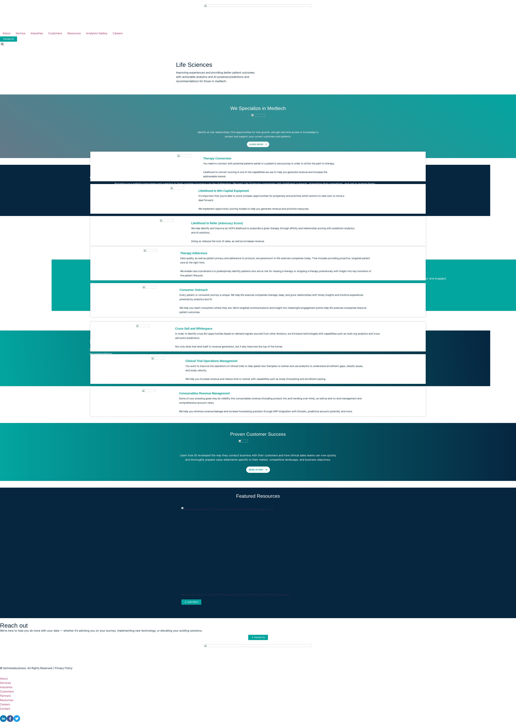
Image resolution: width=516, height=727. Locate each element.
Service (20, 33)
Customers (55, 33)
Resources (74, 33)
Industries (37, 33)
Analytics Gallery (96, 33)
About (6, 33)
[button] (2, 44)
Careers (118, 33)
